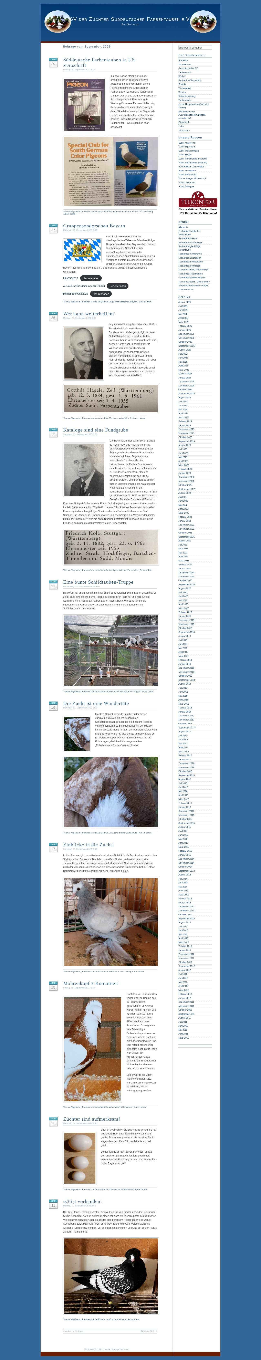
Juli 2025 (182, 354)
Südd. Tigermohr (186, 146)
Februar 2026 (185, 326)
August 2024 (184, 397)
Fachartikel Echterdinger (190, 242)
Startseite (183, 60)
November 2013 (186, 910)
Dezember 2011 (186, 1002)
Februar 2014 (185, 898)
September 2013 (186, 918)
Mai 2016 (182, 791)
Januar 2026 (184, 330)
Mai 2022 (182, 505)
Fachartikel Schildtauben (190, 261)
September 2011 (186, 1014)
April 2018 (183, 699)
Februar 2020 (185, 612)
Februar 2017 (185, 755)
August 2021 (184, 540)
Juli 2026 (182, 306)
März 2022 (183, 513)
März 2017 (183, 751)
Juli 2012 (182, 974)
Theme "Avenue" (111, 1349)
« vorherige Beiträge (73, 1331)
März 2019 (183, 656)
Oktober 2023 (185, 437)
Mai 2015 (182, 839)
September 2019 (186, 632)
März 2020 (183, 608)
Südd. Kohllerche (186, 143)
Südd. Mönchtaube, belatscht (192, 158)
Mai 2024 (182, 409)
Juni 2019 (183, 644)
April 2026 (183, 318)
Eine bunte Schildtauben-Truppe (98, 582)
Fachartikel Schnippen (189, 265)
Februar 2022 (185, 517)
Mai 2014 (182, 886)
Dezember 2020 (186, 572)
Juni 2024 (183, 405)
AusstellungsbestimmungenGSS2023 (84, 286)
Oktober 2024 (185, 389)
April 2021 (183, 556)
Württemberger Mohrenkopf (192, 178)
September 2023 (186, 441)
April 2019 (183, 652)
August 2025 (184, 350)
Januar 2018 (184, 711)
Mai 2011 (182, 1030)
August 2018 (184, 684)
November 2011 (186, 1006)
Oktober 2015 (185, 819)
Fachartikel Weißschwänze (191, 277)
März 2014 (183, 894)
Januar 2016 (184, 807)
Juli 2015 (182, 831)
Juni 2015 (183, 835)
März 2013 (183, 942)
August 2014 (184, 874)
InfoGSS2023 (70, 278)
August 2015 (184, 827)
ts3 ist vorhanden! (82, 1201)
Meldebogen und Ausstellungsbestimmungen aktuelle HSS (192, 115)
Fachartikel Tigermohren (190, 273)
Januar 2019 (184, 664)
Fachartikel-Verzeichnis (190, 80)
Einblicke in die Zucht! (88, 844)
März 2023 (183, 465)
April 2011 (183, 1033)
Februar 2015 (185, 851)
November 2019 (186, 624)
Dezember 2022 (186, 477)
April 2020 (183, 604)
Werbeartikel (184, 88)
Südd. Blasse (184, 154)
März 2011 (183, 1038)
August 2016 (184, 779)
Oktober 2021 (185, 532)
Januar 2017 (184, 759)
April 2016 (183, 795)
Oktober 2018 (185, 676)
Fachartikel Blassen (188, 238)
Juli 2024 (182, 401)
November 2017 (186, 719)
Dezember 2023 (186, 429)
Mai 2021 (182, 552)
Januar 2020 (184, 616)
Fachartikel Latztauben (189, 258)
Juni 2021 (183, 548)
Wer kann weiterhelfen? (89, 313)
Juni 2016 (183, 787)
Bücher (182, 76)
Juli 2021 (182, 544)
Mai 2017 (182, 743)
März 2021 (183, 560)
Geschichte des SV (188, 68)
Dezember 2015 (186, 811)
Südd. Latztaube (186, 182)
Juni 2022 (183, 501)
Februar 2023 (185, 469)
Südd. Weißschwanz (188, 150)
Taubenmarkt (184, 100)
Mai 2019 (182, 648)
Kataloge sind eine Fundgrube (95, 430)
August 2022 (184, 493)
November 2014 (186, 863)
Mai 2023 (182, 457)
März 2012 (183, 990)
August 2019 (184, 636)
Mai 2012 (182, 982)
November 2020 (186, 576)
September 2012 (186, 966)
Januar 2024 (184, 425)
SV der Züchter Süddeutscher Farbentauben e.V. (130, 19)
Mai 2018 (182, 696)
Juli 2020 (182, 592)
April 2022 (183, 509)
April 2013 (183, 938)
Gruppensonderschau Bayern (94, 225)
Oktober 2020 (185, 580)
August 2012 (184, 970)
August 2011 (184, 1018)
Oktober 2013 (185, 914)
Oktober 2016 (185, 771)
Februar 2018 (185, 707)
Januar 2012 (184, 998)
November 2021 (186, 529)
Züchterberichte (186, 289)
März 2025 (183, 369)
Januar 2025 (184, 377)
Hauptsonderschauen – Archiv (193, 285)
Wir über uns (184, 64)
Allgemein (75, 211)
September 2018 (186, 680)
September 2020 (186, 584)
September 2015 (186, 823)
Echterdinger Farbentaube (191, 166)
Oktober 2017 (185, 723)
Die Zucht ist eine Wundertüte (96, 703)
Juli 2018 (182, 688)
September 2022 (186, 489)
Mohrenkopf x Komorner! (91, 983)
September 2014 (186, 871)
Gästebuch (183, 122)
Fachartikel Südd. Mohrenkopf (193, 269)
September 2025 (186, 346)
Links (181, 126)
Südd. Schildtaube (187, 170)
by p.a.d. (125, 1349)
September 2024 (186, 393)
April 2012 (183, 986)
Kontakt (182, 84)
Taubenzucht (184, 72)
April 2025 (183, 365)
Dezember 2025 (186, 334)
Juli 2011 (182, 1022)
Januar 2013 (184, 950)
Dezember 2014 (186, 859)
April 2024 (183, 413)
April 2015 (183, 843)
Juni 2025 (183, 357)
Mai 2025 (182, 362)
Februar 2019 (185, 660)
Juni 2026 (183, 310)
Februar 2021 (185, 564)
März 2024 (183, 417)
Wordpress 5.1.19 (92, 1349)
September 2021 (186, 537)
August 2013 (184, 922)
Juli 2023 (182, 449)
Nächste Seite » (149, 1331)
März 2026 (183, 322)
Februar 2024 (185, 421)
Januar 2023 (184, 473)
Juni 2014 (183, 882)
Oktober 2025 (185, 342)
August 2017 (184, 731)
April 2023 (183, 461)
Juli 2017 (182, 735)
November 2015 (186, 815)
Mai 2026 (182, 314)
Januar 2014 (184, 902)
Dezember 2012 (186, 954)
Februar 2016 (185, 803)
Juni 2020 (183, 596)
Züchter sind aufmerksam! (91, 1119)
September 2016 (186, 775)
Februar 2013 (185, 946)
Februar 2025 (185, 373)
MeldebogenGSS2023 (75, 293)
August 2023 (184, 445)
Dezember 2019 (186, 620)
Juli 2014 (182, 879)
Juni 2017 (183, 739)
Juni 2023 (183, 453)
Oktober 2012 (185, 962)
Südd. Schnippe (186, 186)
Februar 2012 (185, 994)
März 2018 (183, 704)
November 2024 (186, 385)
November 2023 (186, 433)
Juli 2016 (182, 783)
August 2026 (184, 302)
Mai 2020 (182, 600)
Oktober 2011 (185, 1010)
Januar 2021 (184, 568)
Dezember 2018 (186, 668)
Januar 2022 (184, 521)
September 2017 (186, 727)
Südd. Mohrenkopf (187, 174)
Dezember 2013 (186, 906)
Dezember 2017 (186, 715)
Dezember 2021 (186, 524)
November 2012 (186, 958)
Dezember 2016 (186, 763)
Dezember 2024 (186, 381)
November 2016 (186, 767)
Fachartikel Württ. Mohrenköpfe (194, 281)
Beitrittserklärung (186, 96)
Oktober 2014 (185, 866)
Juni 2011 (183, 1026)
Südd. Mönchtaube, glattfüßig (192, 162)
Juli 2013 (182, 926)
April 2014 (183, 890)
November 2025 (186, 338)
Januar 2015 (184, 855)
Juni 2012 (183, 978)
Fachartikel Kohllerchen (190, 253)
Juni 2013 (183, 930)
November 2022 (186, 481)
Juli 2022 (182, 497)
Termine (182, 92)
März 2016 (183, 799)
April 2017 (183, 747)
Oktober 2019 (185, 628)
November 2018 (186, 672)
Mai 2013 (182, 934)
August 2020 (184, 588)
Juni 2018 (183, 692)
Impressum (184, 130)
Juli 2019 (182, 640)
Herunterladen (91, 278)
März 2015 (183, 847)
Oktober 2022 (185, 485)
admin (73, 214)
